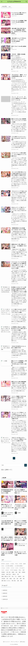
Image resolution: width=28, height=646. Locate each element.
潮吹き (11, 578)
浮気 (7, 578)
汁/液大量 (3, 578)
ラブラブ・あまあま (13, 570)
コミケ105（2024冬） (19, 565)
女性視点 (3, 574)
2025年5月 (5, 590)
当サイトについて (6, 641)
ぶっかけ (12, 563)
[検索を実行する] (25, 465)
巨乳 (12, 576)
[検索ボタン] (26, 1)
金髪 (18, 580)
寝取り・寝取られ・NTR (6, 576)
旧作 (23, 576)
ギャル (3, 565)
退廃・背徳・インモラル (6, 580)
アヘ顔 (20, 563)
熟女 (14, 578)
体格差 (13, 572)
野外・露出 (14, 580)
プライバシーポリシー (15, 641)
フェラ (3, 570)
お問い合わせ (22, 641)
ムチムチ (7, 570)
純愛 (20, 578)
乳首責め (3, 572)
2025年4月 (5, 593)
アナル (16, 563)
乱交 (23, 570)
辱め (23, 578)
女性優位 (23, 572)
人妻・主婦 (8, 572)
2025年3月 (5, 596)
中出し (20, 570)
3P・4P (3, 563)
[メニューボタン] (1, 1)
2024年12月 (5, 599)
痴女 (17, 578)
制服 (19, 572)
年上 (16, 576)
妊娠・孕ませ (8, 574)
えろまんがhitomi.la (14, 1)
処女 (16, 572)
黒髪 (21, 580)
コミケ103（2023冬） (9, 565)
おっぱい (7, 563)
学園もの (14, 574)
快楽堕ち (19, 576)
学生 (18, 574)
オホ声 (24, 563)
